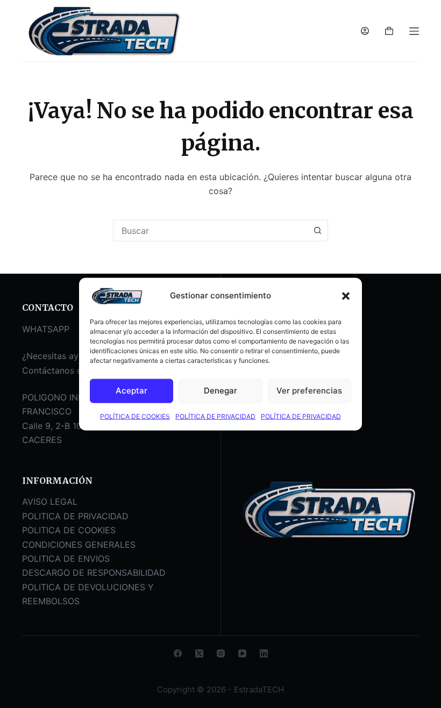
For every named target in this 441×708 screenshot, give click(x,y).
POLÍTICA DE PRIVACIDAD (215, 416)
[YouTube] (242, 653)
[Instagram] (221, 653)
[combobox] (210, 230)
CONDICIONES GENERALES (79, 544)
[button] (345, 295)
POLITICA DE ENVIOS (66, 558)
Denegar (220, 390)
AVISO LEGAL (49, 501)
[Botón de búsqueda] (317, 230)
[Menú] (414, 31)
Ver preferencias (309, 390)
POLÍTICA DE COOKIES (135, 416)
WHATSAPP (45, 329)
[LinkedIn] (264, 653)
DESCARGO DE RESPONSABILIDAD (94, 572)
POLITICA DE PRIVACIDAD (75, 516)
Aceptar (131, 390)
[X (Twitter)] (199, 653)
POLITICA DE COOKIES (69, 530)
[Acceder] (365, 31)
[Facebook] (178, 653)
